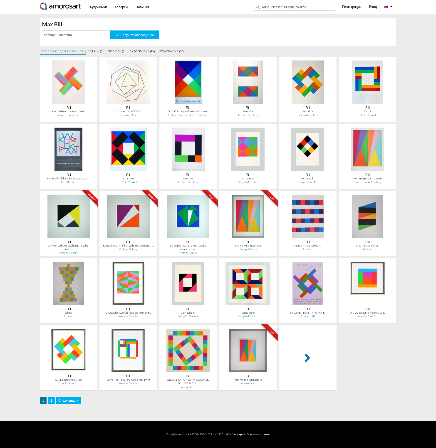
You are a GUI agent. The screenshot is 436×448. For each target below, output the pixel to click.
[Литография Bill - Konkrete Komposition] (248, 217)
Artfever (308, 249)
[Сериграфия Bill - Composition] (248, 150)
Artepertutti (308, 316)
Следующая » (68, 400)
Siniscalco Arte (128, 115)
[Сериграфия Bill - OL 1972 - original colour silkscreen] (188, 83)
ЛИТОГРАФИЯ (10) (142, 51)
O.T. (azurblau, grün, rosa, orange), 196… (128, 312)
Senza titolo (307, 178)
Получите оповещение (137, 35)
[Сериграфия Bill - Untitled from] (68, 83)
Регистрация (352, 7)
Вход (373, 7)
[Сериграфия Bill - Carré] (367, 83)
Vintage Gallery (68, 252)
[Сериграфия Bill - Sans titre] (248, 83)
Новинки (142, 7)
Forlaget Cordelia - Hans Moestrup (188, 115)
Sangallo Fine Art (248, 182)
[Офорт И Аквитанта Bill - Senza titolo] (247, 284)
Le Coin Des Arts (248, 115)
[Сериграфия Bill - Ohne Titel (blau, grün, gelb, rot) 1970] (128, 351)
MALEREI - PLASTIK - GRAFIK (307, 312)
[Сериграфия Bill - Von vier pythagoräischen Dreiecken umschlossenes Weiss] (68, 217)
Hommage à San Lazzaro (367, 178)
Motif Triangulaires (367, 245)
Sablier (68, 312)
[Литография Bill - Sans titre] (308, 83)
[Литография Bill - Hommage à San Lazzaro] (367, 150)
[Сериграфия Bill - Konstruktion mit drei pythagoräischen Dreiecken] (128, 217)
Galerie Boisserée (68, 115)
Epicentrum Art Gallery (367, 182)
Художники (98, 7)
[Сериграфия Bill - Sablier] (68, 284)
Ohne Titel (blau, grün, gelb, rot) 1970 (128, 379)
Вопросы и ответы (258, 434)
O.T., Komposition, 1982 (68, 379)
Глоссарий (238, 434)
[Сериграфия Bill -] (68, 150)
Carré (367, 111)
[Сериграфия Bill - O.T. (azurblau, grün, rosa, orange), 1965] (128, 284)
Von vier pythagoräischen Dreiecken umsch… (68, 247)
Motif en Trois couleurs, (307, 245)
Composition (247, 178)
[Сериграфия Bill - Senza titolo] (307, 150)
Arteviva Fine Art (128, 316)
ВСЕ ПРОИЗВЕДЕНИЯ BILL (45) (62, 51)
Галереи (121, 7)
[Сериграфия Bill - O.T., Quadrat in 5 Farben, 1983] (367, 284)
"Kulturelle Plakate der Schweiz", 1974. (68, 178)
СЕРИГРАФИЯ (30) (172, 51)
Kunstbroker (68, 182)
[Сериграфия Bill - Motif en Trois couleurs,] (308, 217)
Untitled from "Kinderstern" (68, 111)
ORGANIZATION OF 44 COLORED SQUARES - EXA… (188, 381)
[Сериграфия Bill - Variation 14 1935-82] (128, 83)
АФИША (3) (95, 51)
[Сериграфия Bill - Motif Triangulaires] (367, 217)
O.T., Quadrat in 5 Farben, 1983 (367, 312)
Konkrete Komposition (248, 245)
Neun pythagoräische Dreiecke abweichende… (188, 247)
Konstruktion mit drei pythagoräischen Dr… (128, 245)
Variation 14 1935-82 (128, 111)
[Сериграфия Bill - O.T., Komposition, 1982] (68, 351)
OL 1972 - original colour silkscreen (188, 111)
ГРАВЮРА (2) (116, 51)
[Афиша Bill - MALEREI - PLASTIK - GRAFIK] (307, 284)
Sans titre (248, 111)
